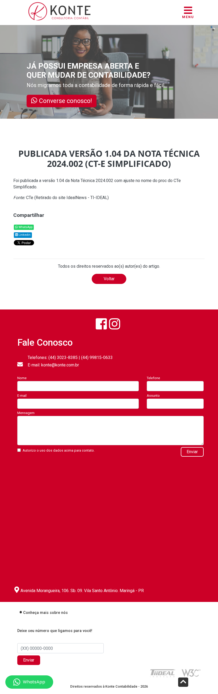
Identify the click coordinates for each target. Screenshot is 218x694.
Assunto (153, 396)
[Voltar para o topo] (183, 682)
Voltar (109, 278)
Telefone (153, 378)
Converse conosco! (65, 101)
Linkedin (24, 235)
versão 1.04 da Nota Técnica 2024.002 (77, 180)
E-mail (22, 396)
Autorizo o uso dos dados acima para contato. (59, 450)
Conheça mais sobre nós (45, 612)
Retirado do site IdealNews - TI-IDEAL (71, 197)
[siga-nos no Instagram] (114, 324)
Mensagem (26, 413)
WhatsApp (25, 227)
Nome (22, 378)
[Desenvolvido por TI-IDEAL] (162, 673)
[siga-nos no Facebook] (101, 324)
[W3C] (191, 672)
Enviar (192, 451)
